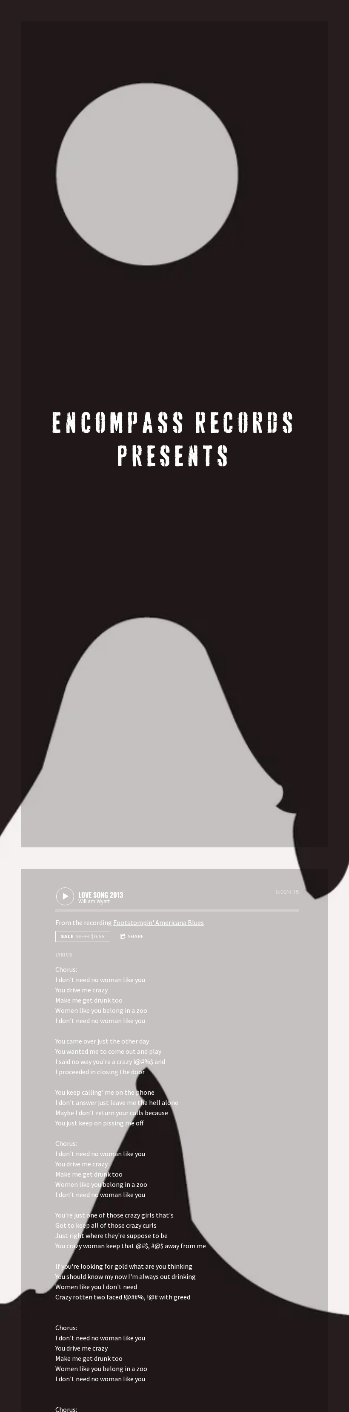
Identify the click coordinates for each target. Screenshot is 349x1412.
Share (136, 936)
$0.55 (83, 936)
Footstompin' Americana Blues (158, 922)
